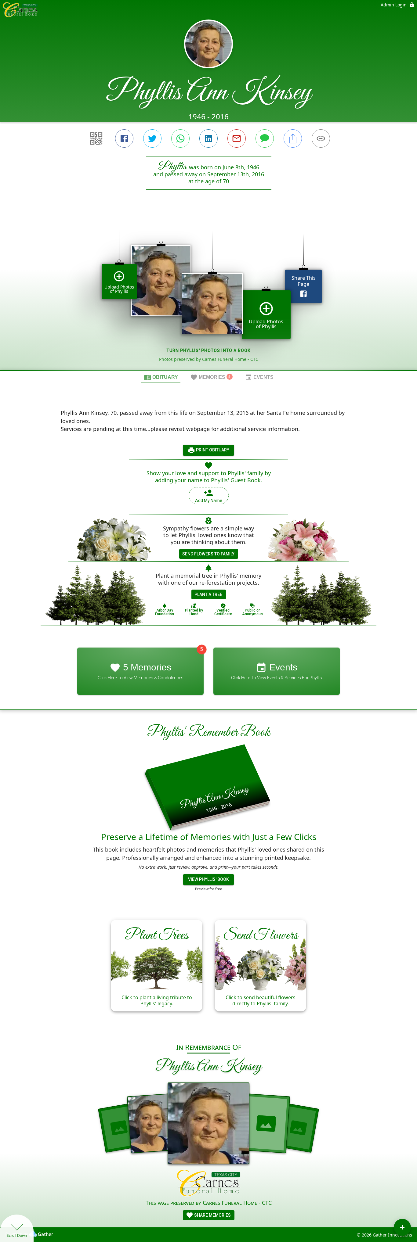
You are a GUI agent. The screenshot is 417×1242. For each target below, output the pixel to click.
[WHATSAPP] (180, 138)
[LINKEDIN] (208, 138)
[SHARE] (293, 138)
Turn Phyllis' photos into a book (209, 350)
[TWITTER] (152, 138)
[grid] (208, 290)
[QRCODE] (96, 138)
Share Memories (212, 1215)
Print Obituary (212, 449)
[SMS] (265, 138)
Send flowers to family (208, 553)
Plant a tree (208, 594)
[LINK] (321, 138)
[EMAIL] (236, 138)
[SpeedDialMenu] (402, 1227)
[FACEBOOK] (124, 138)
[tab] (160, 377)
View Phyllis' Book (208, 879)
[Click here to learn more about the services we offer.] (208, 1184)
